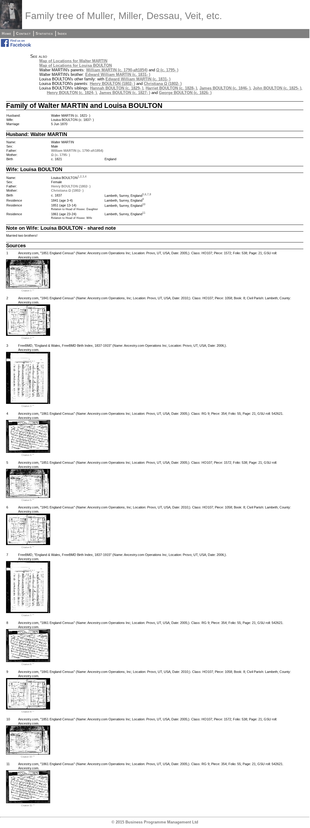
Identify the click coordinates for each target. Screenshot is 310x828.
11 (143, 212)
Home (6, 33)
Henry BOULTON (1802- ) (112, 83)
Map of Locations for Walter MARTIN (73, 61)
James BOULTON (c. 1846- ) (224, 88)
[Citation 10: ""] (28, 753)
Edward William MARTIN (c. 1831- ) (117, 74)
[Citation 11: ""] (28, 802)
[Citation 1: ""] (28, 287)
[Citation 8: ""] (28, 660)
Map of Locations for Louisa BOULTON (75, 65)
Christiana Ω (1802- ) (163, 83)
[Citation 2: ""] (28, 334)
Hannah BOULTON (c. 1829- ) (116, 88)
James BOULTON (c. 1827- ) (124, 92)
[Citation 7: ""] (28, 611)
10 (143, 204)
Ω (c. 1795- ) (167, 70)
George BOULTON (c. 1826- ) (185, 92)
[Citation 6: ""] (28, 543)
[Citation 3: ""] (28, 402)
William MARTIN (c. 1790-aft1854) (116, 70)
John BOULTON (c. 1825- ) (277, 88)
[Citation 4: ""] (28, 451)
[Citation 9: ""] (28, 708)
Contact (23, 33)
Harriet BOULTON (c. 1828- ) (171, 88)
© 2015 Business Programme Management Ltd (154, 822)
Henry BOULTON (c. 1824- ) (72, 92)
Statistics (44, 33)
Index (62, 33)
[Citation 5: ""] (28, 496)
